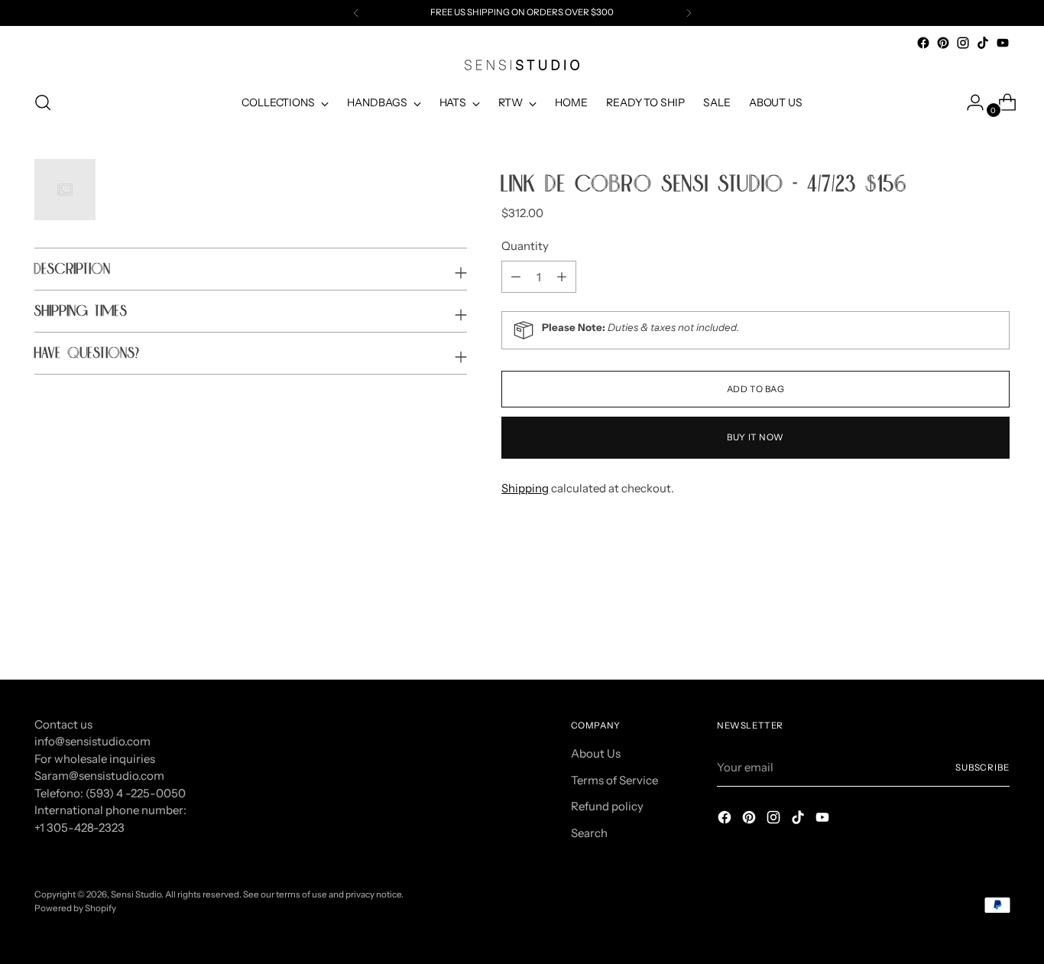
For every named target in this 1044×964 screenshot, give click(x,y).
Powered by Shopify (75, 908)
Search (589, 833)
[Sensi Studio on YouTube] (1003, 43)
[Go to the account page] (969, 102)
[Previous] (356, 13)
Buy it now (755, 437)
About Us (596, 753)
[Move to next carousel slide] (997, 627)
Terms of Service (614, 780)
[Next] (688, 13)
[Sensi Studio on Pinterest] (943, 43)
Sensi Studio (136, 894)
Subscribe (982, 767)
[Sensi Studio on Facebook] (923, 43)
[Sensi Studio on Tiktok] (983, 43)
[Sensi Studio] (522, 65)
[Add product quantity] (516, 276)
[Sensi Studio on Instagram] (963, 43)
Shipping (525, 488)
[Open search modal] (43, 102)
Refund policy (607, 806)
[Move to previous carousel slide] (961, 628)
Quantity (525, 246)
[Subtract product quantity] (561, 276)
